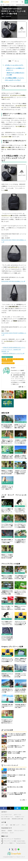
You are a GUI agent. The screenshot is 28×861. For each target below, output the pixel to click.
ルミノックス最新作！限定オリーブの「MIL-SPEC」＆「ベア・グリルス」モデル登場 (7, 510)
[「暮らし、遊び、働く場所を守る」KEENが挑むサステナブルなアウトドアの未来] (4, 757)
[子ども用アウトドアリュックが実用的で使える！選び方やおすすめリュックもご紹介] (7, 711)
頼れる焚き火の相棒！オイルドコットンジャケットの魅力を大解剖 (7, 541)
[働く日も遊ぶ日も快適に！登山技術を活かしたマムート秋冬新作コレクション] (7, 415)
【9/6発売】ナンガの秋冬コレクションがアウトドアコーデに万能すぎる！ (20, 442)
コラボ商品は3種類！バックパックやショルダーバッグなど (14, 79)
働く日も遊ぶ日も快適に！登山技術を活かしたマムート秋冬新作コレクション (7, 426)
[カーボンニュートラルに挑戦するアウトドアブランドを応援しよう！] (21, 582)
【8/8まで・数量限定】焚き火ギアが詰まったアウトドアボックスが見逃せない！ (20, 660)
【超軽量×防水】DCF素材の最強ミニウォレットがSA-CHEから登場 (7, 592)
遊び (7, 824)
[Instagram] (15, 848)
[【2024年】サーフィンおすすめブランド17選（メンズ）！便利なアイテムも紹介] (7, 477)
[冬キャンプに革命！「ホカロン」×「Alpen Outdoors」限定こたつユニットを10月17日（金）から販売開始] (7, 597)
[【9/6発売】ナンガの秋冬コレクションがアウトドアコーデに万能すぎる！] (21, 431)
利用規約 (10, 830)
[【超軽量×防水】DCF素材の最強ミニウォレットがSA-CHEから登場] (7, 582)
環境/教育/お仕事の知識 (20, 422)
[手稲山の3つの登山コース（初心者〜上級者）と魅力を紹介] (4, 774)
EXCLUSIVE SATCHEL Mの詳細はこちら (12, 281)
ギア (2, 824)
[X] (10, 808)
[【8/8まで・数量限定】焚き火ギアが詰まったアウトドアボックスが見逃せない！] (21, 649)
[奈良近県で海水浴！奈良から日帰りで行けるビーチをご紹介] (4, 768)
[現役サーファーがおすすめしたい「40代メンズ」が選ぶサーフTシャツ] (4, 780)
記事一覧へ (21, 386)
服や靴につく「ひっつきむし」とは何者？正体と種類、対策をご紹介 (20, 426)
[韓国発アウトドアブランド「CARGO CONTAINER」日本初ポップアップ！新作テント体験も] (21, 597)
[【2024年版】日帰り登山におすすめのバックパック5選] (7, 695)
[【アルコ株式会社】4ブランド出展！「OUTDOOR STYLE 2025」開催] (21, 566)
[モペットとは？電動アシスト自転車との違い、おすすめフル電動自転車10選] (4, 792)
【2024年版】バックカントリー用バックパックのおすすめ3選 (20, 675)
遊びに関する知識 (19, 468)
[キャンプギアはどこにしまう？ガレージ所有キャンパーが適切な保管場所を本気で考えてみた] (21, 515)
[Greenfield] (5, 1)
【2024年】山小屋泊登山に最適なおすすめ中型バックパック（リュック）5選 (20, 691)
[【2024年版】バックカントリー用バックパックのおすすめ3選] (21, 664)
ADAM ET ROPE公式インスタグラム (13, 353)
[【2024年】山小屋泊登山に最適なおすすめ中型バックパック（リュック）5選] (21, 680)
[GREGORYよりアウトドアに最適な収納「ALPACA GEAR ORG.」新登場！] (7, 664)
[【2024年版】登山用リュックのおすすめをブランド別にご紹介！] (21, 695)
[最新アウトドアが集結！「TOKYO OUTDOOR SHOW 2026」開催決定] (7, 566)
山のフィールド (5, 437)
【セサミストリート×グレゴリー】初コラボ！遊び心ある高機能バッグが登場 (20, 623)
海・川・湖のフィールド (7, 483)
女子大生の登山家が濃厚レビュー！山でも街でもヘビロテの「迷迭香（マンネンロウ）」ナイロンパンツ (7, 638)
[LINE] (24, 808)
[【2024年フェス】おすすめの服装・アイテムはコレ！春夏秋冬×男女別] (21, 461)
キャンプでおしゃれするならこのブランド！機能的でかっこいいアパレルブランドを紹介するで (7, 526)
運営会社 (3, 830)
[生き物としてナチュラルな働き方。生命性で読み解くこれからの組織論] (4, 751)
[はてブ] (17, 808)
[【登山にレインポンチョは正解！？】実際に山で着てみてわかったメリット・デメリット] (7, 431)
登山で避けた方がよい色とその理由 (15, 786)
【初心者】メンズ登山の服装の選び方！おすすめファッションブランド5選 (20, 457)
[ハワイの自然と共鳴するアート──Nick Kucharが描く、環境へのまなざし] (4, 745)
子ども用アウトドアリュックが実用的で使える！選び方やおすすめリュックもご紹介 (7, 721)
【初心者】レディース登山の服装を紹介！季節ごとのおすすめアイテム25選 (7, 457)
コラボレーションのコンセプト (14, 65)
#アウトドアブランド (7, 360)
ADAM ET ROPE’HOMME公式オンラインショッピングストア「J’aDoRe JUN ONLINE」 (13, 349)
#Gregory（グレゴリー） (8, 363)
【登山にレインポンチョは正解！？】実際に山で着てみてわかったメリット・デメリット (7, 442)
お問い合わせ (4, 832)
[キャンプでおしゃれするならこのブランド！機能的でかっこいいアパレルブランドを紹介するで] (7, 515)
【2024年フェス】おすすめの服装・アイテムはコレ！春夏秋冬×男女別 (20, 472)
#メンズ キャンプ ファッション (15, 359)
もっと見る (22, 799)
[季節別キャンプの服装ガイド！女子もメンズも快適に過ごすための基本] (7, 461)
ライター (12, 832)
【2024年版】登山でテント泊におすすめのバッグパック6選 (7, 691)
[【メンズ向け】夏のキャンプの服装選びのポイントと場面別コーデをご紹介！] (21, 530)
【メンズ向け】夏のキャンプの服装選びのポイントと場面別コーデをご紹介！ (20, 541)
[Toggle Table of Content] (15, 61)
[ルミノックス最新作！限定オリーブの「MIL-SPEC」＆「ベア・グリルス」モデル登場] (7, 500)
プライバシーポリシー (19, 830)
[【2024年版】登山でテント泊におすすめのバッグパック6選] (7, 680)
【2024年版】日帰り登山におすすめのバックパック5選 (7, 706)
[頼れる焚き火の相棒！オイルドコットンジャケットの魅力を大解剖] (7, 530)
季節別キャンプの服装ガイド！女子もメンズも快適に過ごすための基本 (7, 472)
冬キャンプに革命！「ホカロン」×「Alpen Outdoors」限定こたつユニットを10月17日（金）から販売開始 (7, 608)
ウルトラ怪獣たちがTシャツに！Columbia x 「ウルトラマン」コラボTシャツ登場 (20, 510)
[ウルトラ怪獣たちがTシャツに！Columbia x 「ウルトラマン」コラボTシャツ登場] (21, 500)
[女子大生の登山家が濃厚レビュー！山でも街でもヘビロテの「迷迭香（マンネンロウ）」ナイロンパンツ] (7, 628)
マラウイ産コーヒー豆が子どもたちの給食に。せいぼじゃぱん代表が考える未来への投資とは (16, 735)
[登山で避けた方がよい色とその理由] (4, 786)
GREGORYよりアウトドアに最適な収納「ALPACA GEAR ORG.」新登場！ (7, 675)
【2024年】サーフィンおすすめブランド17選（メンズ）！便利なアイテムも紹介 (7, 488)
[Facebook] (3, 808)
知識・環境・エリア (14, 824)
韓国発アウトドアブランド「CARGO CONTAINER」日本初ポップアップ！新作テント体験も (20, 608)
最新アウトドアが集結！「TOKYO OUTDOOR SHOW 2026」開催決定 (7, 577)
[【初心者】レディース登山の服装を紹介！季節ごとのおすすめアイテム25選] (7, 446)
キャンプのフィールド (20, 437)
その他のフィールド (6, 422)
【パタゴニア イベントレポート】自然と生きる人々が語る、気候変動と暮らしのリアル (16, 741)
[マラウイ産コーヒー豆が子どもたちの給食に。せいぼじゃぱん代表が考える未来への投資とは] (4, 733)
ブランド (24, 824)
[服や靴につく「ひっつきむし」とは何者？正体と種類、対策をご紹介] (21, 415)
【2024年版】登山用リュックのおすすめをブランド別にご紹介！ (20, 706)
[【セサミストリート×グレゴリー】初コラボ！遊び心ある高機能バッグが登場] (21, 612)
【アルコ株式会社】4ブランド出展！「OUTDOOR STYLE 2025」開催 (20, 577)
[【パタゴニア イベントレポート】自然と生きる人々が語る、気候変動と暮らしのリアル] (4, 739)
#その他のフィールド (7, 356)
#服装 (4, 359)
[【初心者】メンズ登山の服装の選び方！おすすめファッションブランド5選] (21, 446)
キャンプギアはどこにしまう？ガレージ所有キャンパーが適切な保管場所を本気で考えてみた (20, 526)
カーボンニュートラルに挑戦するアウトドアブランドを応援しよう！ (20, 592)
